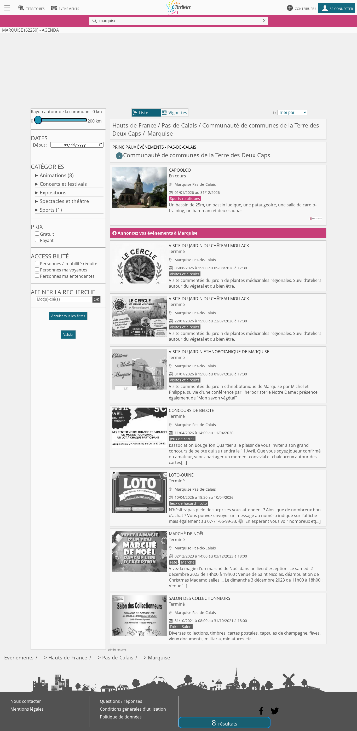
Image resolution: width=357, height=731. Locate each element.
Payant (47, 240)
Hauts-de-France (134, 125)
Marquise (159, 657)
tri (275, 112)
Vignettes (174, 112)
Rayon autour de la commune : (61, 111)
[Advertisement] (178, 69)
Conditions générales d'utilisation (133, 709)
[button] (68, 318)
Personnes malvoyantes (63, 270)
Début (39, 145)
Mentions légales (27, 709)
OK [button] (96, 299)
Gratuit (47, 234)
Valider (68, 335)
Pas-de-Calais (179, 125)
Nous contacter (25, 701)
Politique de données (121, 717)
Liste (140, 112)
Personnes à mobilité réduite (68, 263)
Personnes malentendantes (67, 276)
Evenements (18, 657)
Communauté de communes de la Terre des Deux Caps (194, 155)
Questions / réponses (121, 701)
